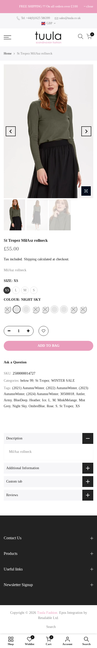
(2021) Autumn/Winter (28, 388)
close (9, 6)
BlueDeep (20, 400)
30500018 (67, 394)
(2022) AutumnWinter (61, 388)
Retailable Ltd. (48, 618)
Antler (80, 394)
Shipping (30, 259)
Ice (44, 400)
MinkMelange (67, 400)
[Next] (86, 131)
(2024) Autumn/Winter (42, 394)
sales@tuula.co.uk (70, 18)
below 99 (26, 380)
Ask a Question (15, 362)
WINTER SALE (63, 380)
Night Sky (19, 406)
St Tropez (42, 380)
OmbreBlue (37, 406)
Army (8, 400)
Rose (50, 406)
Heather (34, 400)
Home (8, 53)
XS (77, 406)
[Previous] (11, 131)
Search (51, 627)
